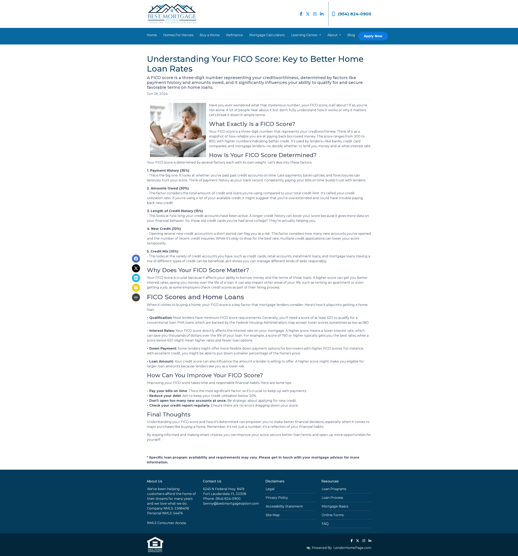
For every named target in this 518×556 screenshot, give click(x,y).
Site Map (273, 515)
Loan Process (332, 498)
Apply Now (373, 36)
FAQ (325, 524)
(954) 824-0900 (354, 14)
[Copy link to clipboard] (136, 297)
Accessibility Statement (284, 506)
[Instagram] (315, 14)
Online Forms (333, 515)
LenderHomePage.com (352, 548)
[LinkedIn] (322, 14)
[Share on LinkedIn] (136, 278)
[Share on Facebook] (136, 259)
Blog (351, 35)
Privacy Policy (277, 498)
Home (152, 35)
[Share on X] (136, 268)
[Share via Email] (136, 288)
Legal (270, 489)
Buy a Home (210, 35)
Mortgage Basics (335, 506)
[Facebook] (301, 14)
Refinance (234, 35)
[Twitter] (308, 14)
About (333, 35)
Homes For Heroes (178, 35)
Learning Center (304, 35)
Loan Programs (334, 489)
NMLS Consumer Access (166, 523)
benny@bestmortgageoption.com (231, 503)
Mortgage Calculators (267, 35)
